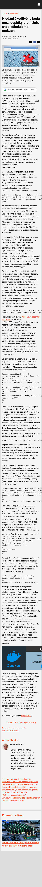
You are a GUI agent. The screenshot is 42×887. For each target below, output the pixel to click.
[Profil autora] (5, 746)
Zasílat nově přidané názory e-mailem (14, 728)
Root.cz (5, 14)
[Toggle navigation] (39, 4)
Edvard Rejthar (9, 36)
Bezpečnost (14, 14)
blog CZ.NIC (26, 716)
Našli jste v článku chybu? (10, 731)
